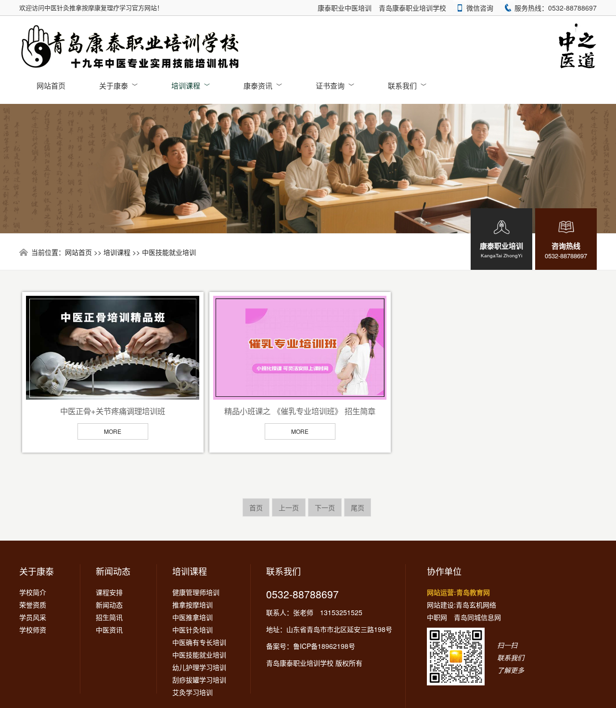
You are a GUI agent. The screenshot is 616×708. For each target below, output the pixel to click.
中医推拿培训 (192, 617)
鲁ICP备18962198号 (324, 646)
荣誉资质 (32, 604)
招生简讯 (109, 617)
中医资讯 (109, 629)
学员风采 (32, 617)
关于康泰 (118, 85)
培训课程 (190, 85)
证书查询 (335, 85)
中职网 (437, 617)
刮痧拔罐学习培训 (199, 679)
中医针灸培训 (192, 629)
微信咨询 (479, 8)
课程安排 (109, 592)
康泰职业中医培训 (345, 8)
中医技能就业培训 (169, 252)
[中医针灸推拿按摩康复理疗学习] (131, 47)
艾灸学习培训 (192, 692)
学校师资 (32, 629)
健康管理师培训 (195, 592)
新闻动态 (113, 571)
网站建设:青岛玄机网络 (461, 604)
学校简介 (32, 592)
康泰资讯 (263, 85)
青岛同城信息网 (477, 617)
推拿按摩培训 (192, 604)
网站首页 (51, 85)
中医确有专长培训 (199, 642)
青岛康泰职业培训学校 (412, 8)
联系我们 (407, 85)
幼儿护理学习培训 (199, 667)
